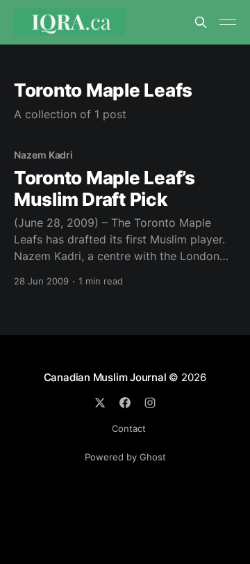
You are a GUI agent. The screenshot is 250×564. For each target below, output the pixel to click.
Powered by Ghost (125, 456)
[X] (100, 402)
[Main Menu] (227, 22)
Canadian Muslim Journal (106, 377)
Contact (129, 428)
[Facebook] (125, 402)
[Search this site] (201, 22)
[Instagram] (150, 402)
